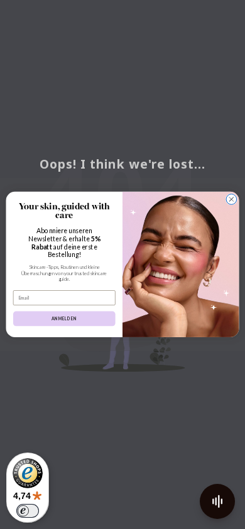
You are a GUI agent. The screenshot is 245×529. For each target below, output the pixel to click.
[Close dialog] (231, 199)
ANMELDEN (64, 318)
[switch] (27, 511)
